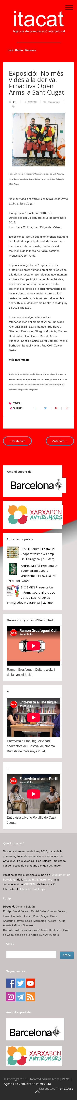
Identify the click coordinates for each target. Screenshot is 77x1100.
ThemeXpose (64, 1088)
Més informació (19, 359)
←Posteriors (17, 441)
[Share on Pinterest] (56, 408)
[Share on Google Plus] (67, 408)
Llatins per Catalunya (32, 889)
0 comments (54, 102)
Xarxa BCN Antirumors (38, 879)
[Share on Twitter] (45, 408)
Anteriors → (60, 441)
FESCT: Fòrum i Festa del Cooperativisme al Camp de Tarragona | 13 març (38, 554)
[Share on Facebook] (35, 408)
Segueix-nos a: (16, 971)
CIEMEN (29, 884)
